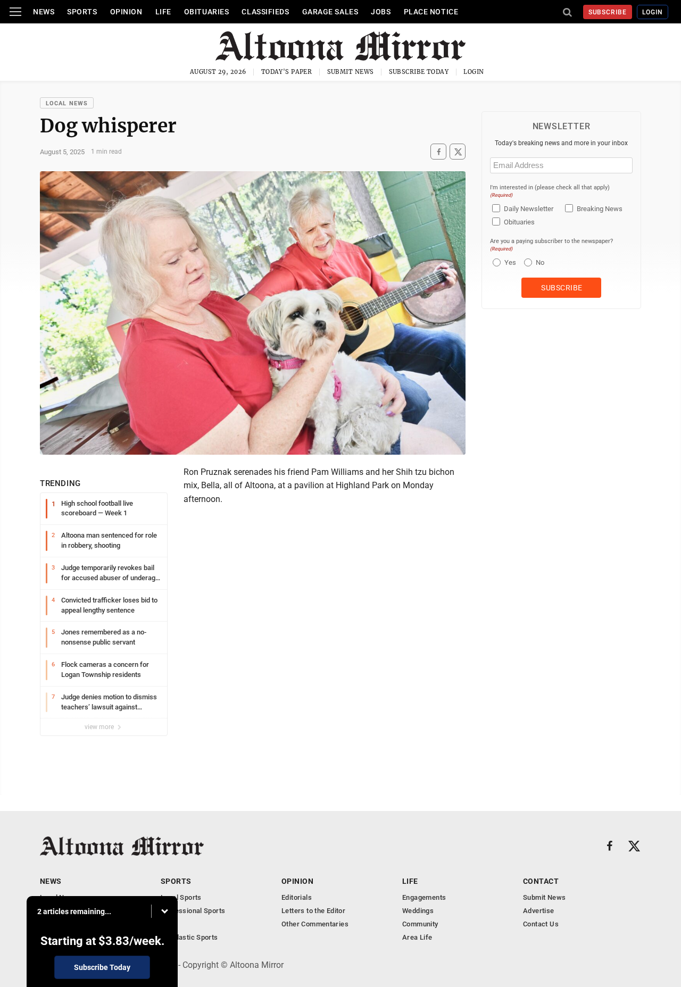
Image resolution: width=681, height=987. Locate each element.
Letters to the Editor (313, 911)
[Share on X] (457, 151)
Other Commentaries (314, 924)
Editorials (296, 897)
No (540, 262)
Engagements (424, 897)
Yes (508, 262)
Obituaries (206, 11)
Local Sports (181, 897)
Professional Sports (193, 911)
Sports (82, 11)
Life (163, 11)
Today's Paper (286, 72)
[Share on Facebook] (438, 151)
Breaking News (599, 209)
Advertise (538, 911)
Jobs (381, 11)
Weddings (418, 911)
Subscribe (607, 12)
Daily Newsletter (528, 209)
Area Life (417, 937)
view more (100, 727)
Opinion (126, 11)
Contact (541, 881)
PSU (168, 924)
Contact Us (541, 924)
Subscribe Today (419, 72)
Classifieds (265, 11)
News (43, 11)
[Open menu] (15, 11)
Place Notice (431, 11)
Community (420, 924)
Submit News (350, 72)
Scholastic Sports (189, 937)
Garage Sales (330, 11)
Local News (67, 103)
